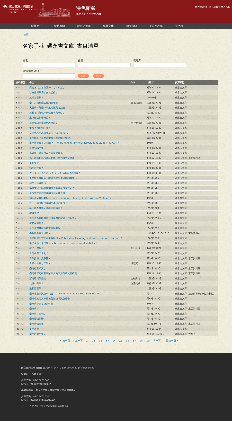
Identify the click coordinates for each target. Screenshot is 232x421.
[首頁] (37, 10)
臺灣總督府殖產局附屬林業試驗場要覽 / (50, 137)
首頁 (26, 34)
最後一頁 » (172, 340)
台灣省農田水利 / (38, 253)
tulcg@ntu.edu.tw (40, 383)
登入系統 (225, 6)
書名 (25, 60)
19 (148, 340)
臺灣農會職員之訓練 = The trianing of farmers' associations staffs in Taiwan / (74, 142)
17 (134, 340)
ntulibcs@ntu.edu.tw (42, 399)
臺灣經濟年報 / (37, 333)
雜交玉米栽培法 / (38, 183)
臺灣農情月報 (36, 323)
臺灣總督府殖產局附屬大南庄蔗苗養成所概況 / (53, 273)
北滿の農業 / (36, 283)
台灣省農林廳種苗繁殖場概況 (44, 228)
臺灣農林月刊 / (37, 313)
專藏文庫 (108, 26)
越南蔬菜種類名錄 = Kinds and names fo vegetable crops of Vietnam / (70, 198)
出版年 (137, 60)
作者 (80, 60)
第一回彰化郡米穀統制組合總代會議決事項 (52, 157)
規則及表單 (156, 26)
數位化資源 (84, 26)
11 (93, 340)
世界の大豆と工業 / (39, 263)
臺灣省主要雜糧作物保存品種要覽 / (48, 193)
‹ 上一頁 (78, 340)
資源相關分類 (31, 71)
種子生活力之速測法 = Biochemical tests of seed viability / (62, 243)
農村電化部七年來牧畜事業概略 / (46, 112)
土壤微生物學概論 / (39, 117)
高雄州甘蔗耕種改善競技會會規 (46, 152)
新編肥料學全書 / (38, 278)
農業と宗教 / (36, 97)
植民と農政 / (36, 248)
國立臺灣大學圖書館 (32, 367)
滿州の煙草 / (36, 167)
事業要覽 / (34, 163)
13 (107, 340)
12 (100, 340)
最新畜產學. (35, 288)
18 (141, 340)
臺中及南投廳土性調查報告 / (44, 102)
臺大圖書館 (201, 6)
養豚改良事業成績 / (39, 233)
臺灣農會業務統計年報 (41, 303)
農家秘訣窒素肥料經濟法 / (43, 122)
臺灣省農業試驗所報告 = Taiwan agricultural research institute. (65, 293)
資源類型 (179, 82)
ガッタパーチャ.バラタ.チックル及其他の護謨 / (54, 173)
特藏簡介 (36, 26)
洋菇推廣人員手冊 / (39, 258)
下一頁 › (158, 340)
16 (127, 340)
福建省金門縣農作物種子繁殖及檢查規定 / (51, 188)
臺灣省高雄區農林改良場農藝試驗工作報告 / (52, 218)
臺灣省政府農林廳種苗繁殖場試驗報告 (49, 298)
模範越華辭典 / (37, 223)
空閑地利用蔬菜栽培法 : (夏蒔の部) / (48, 132)
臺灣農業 (34, 328)
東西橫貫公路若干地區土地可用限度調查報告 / (53, 178)
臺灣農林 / (34, 308)
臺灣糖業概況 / (37, 268)
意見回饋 (214, 6)
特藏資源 (59, 26)
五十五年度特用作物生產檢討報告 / (48, 203)
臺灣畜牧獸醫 (36, 318)
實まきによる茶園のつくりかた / (46, 87)
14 (114, 340)
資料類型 (20, 82)
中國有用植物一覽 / (39, 127)
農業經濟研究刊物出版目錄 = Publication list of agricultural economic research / (75, 238)
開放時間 (131, 26)
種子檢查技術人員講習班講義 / (45, 208)
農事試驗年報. (36, 147)
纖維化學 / (34, 213)
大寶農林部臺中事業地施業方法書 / (48, 107)
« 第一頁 (65, 340)
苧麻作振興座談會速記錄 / (43, 92)
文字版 (179, 26)
